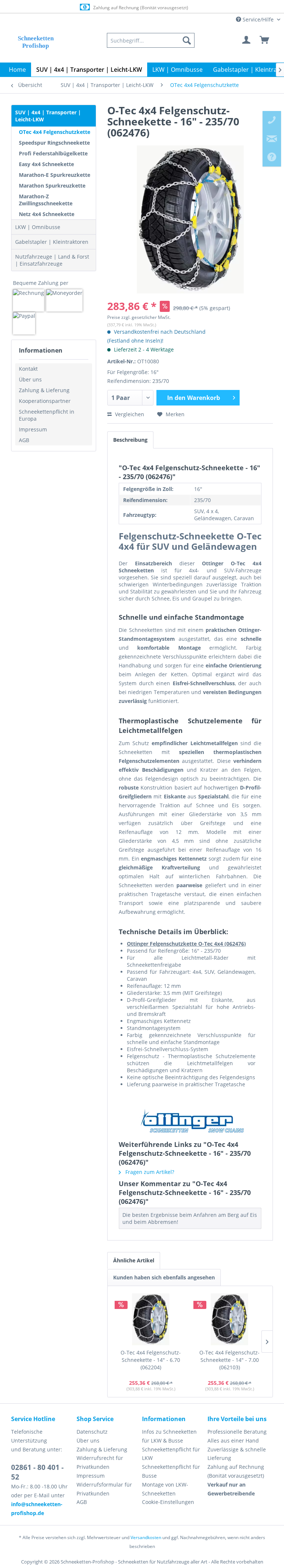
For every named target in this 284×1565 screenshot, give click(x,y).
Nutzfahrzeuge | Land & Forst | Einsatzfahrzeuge (52, 260)
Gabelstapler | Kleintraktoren (51, 241)
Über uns (30, 379)
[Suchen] (187, 40)
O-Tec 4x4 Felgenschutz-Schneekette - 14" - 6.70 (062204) (151, 1360)
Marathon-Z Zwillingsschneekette (45, 200)
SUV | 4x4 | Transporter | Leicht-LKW (48, 116)
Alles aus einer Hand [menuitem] (233, 1440)
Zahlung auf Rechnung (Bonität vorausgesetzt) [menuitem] (235, 1471)
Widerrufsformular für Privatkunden (104, 1489)
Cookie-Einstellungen (168, 1501)
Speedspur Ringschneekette (54, 142)
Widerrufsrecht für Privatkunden (100, 1462)
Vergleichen (129, 414)
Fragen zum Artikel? (149, 1171)
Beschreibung (130, 439)
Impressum (33, 429)
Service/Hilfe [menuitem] (258, 19)
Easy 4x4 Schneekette (46, 164)
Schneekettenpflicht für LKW (171, 1454)
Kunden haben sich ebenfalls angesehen (164, 1277)
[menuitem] (151, 40)
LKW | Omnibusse (37, 226)
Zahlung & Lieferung (44, 390)
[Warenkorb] (264, 40)
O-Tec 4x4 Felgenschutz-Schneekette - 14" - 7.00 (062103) (229, 1360)
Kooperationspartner (45, 400)
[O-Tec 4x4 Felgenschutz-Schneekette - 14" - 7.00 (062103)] (229, 1319)
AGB (24, 440)
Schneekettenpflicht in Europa (46, 415)
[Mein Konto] (246, 40)
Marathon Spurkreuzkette (52, 185)
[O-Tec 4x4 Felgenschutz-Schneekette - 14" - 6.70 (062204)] (150, 1319)
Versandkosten (146, 1537)
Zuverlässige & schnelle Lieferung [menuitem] (236, 1454)
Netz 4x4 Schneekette (46, 214)
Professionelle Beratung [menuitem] (237, 1431)
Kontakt (28, 368)
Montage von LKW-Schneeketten (165, 1489)
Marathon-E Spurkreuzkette (54, 174)
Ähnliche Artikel (133, 1260)
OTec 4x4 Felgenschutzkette (54, 131)
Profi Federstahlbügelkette (53, 153)
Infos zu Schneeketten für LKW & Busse (169, 1436)
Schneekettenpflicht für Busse (171, 1471)
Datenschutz (92, 1431)
